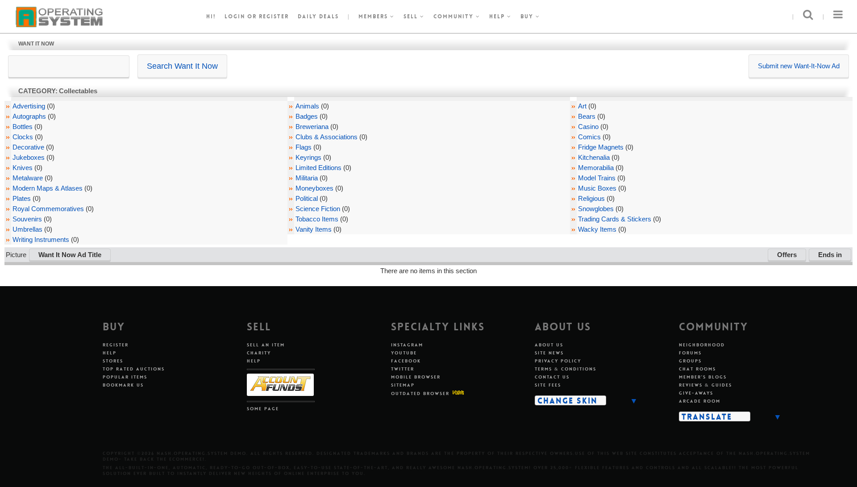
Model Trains (597, 178)
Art (582, 106)
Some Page (263, 409)
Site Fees (548, 385)
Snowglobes (596, 208)
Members (374, 16)
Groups (690, 361)
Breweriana (312, 126)
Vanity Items (313, 229)
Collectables (78, 91)
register (274, 16)
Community (454, 16)
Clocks (22, 137)
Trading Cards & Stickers (614, 219)
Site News (549, 353)
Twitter (402, 369)
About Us (549, 345)
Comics (589, 137)
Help (498, 16)
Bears (586, 116)
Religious (591, 198)
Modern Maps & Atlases (47, 188)
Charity (259, 353)
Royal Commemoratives (48, 208)
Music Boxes (597, 188)
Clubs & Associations (326, 137)
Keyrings (308, 157)
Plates (21, 198)
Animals (307, 106)
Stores (113, 361)
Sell (412, 16)
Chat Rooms (697, 369)
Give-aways (696, 393)
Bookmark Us (123, 385)
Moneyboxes (314, 188)
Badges (306, 116)
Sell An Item (266, 345)
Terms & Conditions (565, 369)
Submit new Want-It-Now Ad (799, 66)
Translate (707, 416)
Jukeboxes (28, 157)
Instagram (407, 345)
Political (306, 198)
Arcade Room (699, 401)
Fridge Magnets (601, 147)
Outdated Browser (420, 393)
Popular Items (125, 377)
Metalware (27, 178)
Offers (787, 254)
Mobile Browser (416, 377)
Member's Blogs (703, 377)
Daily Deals (318, 16)
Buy (528, 16)
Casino (588, 126)
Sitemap (403, 385)
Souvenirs (27, 219)
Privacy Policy (558, 361)
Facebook (406, 361)
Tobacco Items (316, 219)
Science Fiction (317, 208)
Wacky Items (597, 229)
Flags (303, 147)
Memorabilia (596, 167)
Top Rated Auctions (134, 369)
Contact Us (552, 377)
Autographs (29, 116)
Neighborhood (702, 345)
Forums (690, 353)
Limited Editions (318, 167)
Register (116, 345)
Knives (22, 167)
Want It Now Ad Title (69, 254)
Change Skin (567, 400)
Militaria (306, 178)
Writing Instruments (40, 239)
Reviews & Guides (705, 385)
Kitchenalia (594, 157)
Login (235, 16)
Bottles (22, 126)
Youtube (404, 353)
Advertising (28, 106)
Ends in (830, 254)
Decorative (28, 147)
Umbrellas (27, 229)
